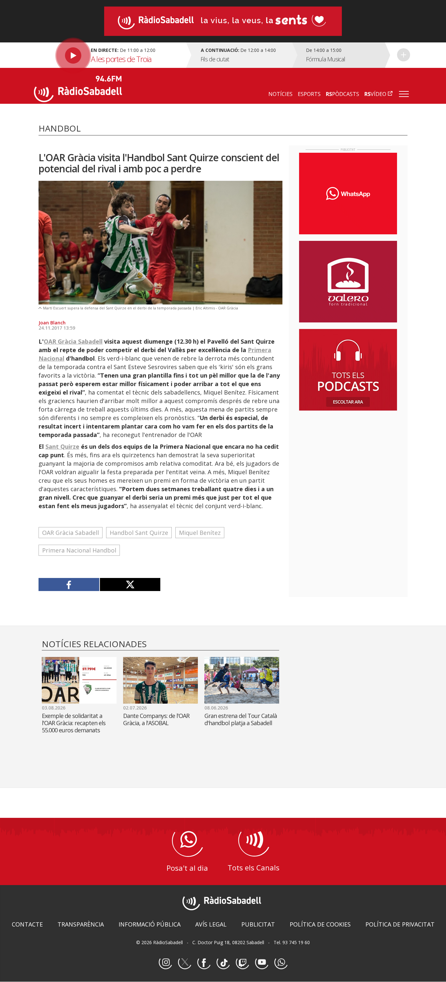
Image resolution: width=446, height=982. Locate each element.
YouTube (261, 962)
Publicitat (258, 924)
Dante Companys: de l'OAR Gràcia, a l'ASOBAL (156, 719)
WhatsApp (280, 962)
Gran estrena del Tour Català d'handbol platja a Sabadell (240, 719)
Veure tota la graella (403, 54)
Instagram (165, 962)
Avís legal (211, 924)
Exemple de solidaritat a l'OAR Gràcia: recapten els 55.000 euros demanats (73, 723)
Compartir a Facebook (69, 584)
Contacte (27, 924)
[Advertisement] (348, 458)
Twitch (242, 962)
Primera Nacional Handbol (79, 550)
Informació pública (150, 924)
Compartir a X (130, 584)
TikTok (223, 962)
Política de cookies (320, 924)
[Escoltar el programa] (109, 55)
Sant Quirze (62, 446)
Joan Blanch (52, 323)
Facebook (203, 962)
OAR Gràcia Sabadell (73, 341)
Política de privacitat (400, 924)
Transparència (80, 924)
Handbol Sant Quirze (139, 533)
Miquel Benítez (200, 533)
